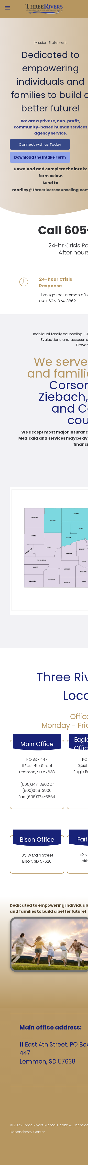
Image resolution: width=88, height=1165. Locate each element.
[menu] (7, 8)
